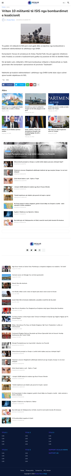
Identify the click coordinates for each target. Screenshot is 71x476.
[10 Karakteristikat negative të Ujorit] (6, 420)
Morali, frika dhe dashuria (19, 283)
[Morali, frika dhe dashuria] (6, 286)
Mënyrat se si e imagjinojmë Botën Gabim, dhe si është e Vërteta (12, 108)
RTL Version (47, 470)
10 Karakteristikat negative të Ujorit (22, 418)
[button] (2, 2)
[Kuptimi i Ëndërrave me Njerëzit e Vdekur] (8, 214)
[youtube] (35, 250)
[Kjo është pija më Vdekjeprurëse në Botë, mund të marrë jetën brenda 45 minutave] (8, 223)
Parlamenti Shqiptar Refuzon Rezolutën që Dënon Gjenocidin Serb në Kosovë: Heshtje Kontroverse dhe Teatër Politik (37, 334)
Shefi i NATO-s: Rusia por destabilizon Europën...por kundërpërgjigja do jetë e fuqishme (32, 132)
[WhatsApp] (27, 84)
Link (3, 436)
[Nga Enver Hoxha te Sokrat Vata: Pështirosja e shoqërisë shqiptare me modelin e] (6, 269)
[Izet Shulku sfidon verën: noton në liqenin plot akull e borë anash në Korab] (6, 294)
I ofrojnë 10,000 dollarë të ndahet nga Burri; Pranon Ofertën (32, 187)
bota (8, 7)
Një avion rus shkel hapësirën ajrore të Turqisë (57, 130)
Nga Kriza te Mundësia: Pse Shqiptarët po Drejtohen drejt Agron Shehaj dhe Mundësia (37, 308)
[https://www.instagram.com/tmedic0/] (43, 250)
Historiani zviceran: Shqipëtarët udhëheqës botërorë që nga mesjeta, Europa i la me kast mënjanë (40, 171)
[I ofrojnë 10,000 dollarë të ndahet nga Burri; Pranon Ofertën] (8, 189)
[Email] (34, 84)
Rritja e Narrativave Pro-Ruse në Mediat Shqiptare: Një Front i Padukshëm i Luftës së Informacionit (37, 326)
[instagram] (39, 250)
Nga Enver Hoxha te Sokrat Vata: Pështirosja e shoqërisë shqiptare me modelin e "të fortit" (39, 266)
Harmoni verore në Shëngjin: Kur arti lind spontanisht (27, 275)
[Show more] (38, 84)
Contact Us (38, 470)
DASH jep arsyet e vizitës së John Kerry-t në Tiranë (58, 108)
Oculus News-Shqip (41, 474)
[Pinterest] (31, 84)
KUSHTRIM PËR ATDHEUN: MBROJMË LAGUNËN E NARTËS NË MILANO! (34, 300)
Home (3, 7)
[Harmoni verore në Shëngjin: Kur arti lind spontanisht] (6, 277)
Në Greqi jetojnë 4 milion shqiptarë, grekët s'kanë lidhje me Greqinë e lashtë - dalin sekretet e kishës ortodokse (39, 204)
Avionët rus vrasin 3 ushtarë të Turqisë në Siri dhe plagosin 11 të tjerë (35, 108)
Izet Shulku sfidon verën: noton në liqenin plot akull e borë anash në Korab (34, 292)
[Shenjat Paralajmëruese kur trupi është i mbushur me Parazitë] (6, 345)
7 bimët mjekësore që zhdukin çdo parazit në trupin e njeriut (32, 195)
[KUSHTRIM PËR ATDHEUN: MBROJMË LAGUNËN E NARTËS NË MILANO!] (6, 302)
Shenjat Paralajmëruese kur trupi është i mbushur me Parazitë (30, 343)
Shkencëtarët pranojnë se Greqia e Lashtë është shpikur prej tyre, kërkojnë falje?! (38, 162)
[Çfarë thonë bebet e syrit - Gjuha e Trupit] (8, 181)
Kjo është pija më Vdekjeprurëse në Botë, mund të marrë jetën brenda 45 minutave (39, 220)
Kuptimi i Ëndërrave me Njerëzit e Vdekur (26, 212)
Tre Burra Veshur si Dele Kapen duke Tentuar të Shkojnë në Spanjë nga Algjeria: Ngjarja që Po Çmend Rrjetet (40, 317)
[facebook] (27, 250)
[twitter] (31, 250)
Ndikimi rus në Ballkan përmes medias (11, 130)
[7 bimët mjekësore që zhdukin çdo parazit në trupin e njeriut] (8, 197)
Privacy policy (30, 470)
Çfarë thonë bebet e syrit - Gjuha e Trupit (26, 178)
